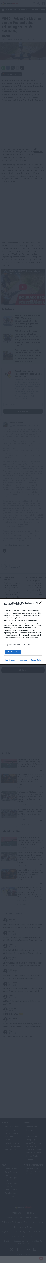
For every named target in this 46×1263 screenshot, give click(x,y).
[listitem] (23, 645)
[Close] (41, 603)
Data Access (23, 660)
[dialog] (23, 631)
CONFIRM (13, 652)
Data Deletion (10, 660)
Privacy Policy (36, 660)
